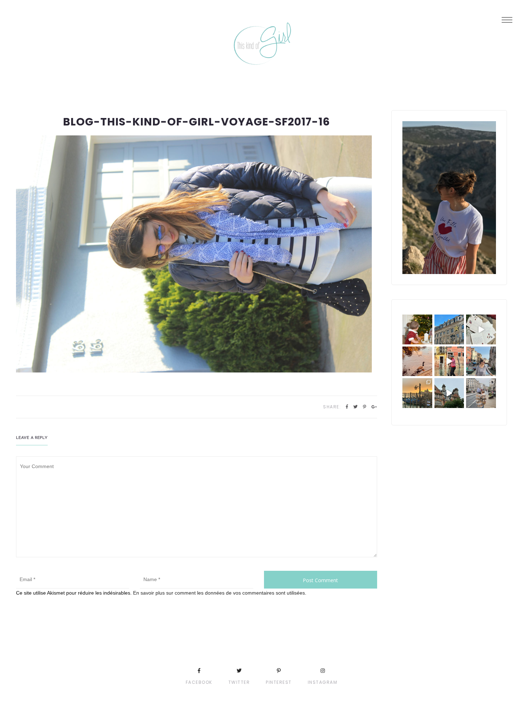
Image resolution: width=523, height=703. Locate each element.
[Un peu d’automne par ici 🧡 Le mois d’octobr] (417, 361)
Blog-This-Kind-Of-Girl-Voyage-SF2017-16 (196, 121)
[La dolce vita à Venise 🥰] (481, 361)
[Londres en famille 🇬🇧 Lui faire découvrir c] (481, 393)
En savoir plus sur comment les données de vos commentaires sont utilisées (219, 593)
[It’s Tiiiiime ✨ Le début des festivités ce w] (417, 329)
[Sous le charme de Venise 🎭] (449, 361)
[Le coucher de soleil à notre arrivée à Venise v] (417, 393)
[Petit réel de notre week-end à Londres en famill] (449, 393)
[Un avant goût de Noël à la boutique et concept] (481, 329)
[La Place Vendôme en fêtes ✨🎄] (449, 329)
